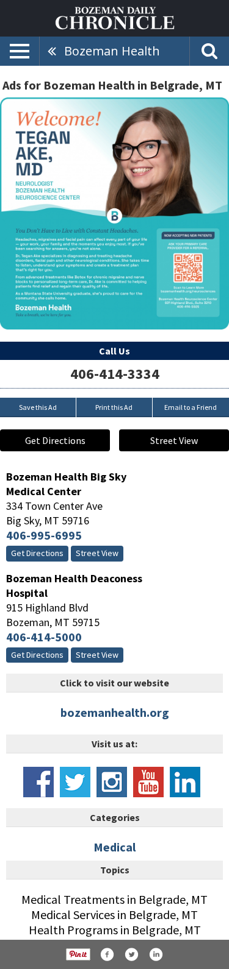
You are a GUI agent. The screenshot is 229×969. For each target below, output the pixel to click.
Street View (174, 440)
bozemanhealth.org (114, 712)
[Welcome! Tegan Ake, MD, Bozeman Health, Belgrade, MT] (114, 213)
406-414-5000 (44, 636)
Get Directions (55, 440)
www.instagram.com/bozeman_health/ (111, 782)
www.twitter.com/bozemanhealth (75, 782)
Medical (114, 846)
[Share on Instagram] (156, 954)
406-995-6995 (44, 535)
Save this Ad (38, 407)
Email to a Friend (190, 407)
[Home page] (115, 17)
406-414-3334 (114, 373)
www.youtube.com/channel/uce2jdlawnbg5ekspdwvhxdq (148, 782)
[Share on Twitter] (131, 954)
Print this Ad (114, 407)
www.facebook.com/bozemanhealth (38, 782)
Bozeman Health (112, 51)
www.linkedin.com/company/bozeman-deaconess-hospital (185, 782)
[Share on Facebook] (107, 954)
